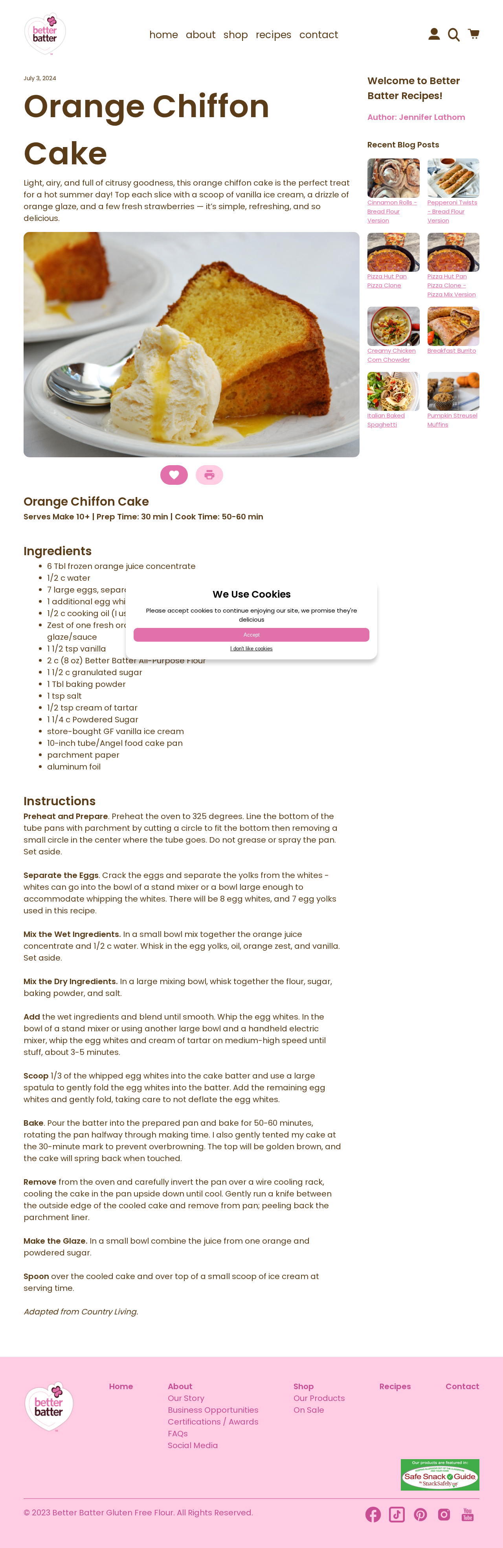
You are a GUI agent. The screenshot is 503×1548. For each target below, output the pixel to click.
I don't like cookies (251, 649)
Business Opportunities (213, 1409)
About (180, 1386)
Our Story (186, 1398)
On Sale (309, 1409)
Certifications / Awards (213, 1421)
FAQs (178, 1433)
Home (121, 1386)
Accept (252, 635)
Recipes (395, 1386)
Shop (304, 1386)
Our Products (319, 1398)
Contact (462, 1386)
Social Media (193, 1445)
